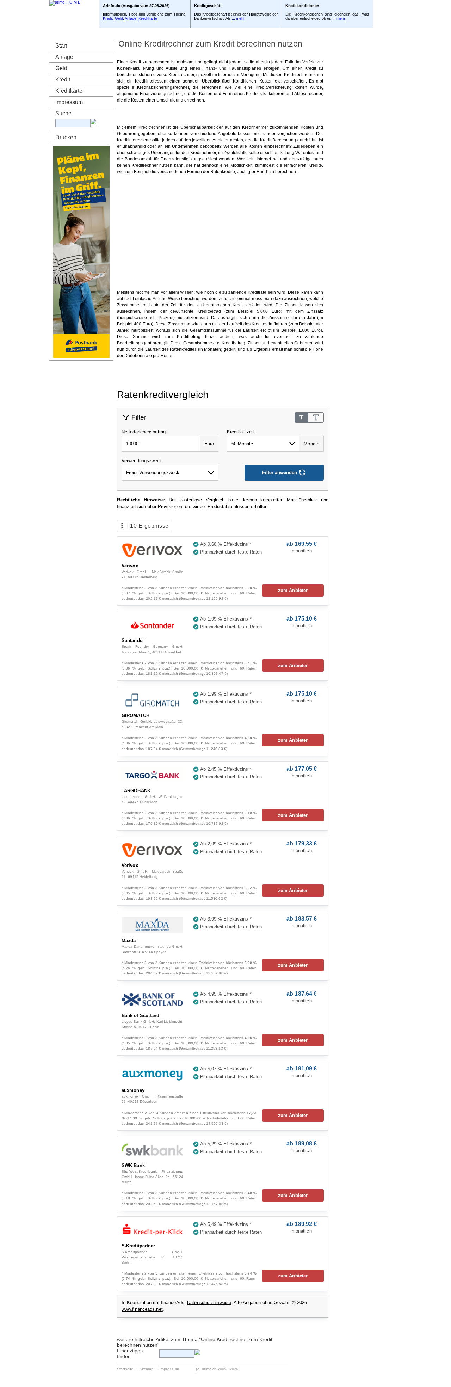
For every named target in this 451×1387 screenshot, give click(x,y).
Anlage (130, 18)
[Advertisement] (220, 113)
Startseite (125, 1369)
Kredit (108, 18)
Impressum (69, 102)
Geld (119, 18)
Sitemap (146, 1369)
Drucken (65, 137)
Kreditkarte (147, 18)
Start (61, 46)
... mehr (238, 18)
